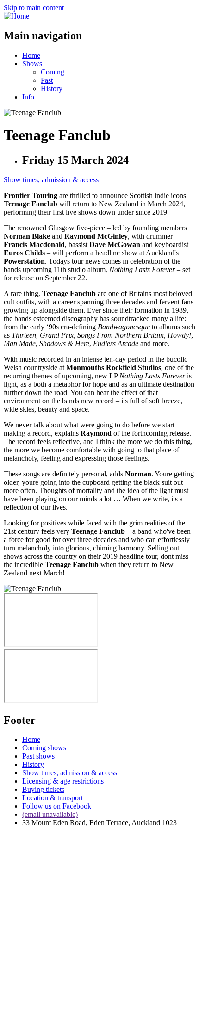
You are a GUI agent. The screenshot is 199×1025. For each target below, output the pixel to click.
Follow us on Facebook (56, 806)
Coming (52, 72)
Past (47, 80)
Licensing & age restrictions (63, 781)
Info (28, 97)
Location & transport (52, 798)
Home (31, 55)
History (51, 89)
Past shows (38, 756)
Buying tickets (43, 789)
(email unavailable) (50, 814)
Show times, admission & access (51, 180)
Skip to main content (34, 8)
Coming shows (44, 748)
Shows (32, 64)
